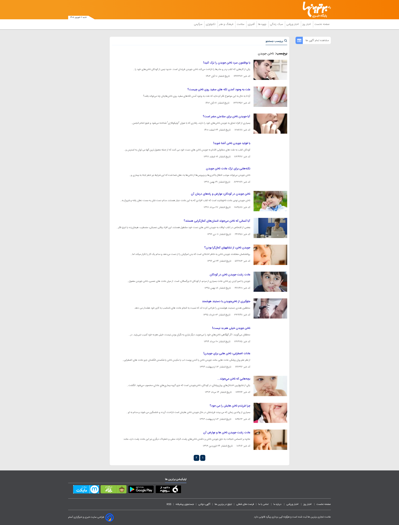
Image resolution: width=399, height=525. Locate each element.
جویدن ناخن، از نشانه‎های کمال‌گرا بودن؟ (227, 247)
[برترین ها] (315, 10)
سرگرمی (198, 24)
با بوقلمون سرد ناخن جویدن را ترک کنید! (226, 63)
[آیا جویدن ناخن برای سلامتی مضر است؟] (270, 124)
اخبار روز (307, 24)
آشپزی (251, 24)
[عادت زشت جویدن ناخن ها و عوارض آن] (270, 440)
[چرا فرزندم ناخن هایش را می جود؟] (270, 413)
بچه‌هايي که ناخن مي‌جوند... (233, 379)
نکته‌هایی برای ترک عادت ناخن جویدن (228, 168)
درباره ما (277, 504)
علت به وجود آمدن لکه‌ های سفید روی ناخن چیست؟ (218, 89)
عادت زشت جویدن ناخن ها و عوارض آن (226, 432)
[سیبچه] (168, 490)
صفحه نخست (322, 24)
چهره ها (262, 24)
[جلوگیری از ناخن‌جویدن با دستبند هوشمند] (270, 308)
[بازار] (114, 490)
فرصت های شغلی (245, 504)
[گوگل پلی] (141, 490)
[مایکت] (86, 490)
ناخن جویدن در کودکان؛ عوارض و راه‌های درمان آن (220, 194)
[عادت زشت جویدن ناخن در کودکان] (270, 282)
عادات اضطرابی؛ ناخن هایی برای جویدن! (226, 353)
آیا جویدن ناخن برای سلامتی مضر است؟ (226, 116)
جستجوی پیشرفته (185, 504)
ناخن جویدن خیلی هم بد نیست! (231, 328)
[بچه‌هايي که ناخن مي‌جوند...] (270, 386)
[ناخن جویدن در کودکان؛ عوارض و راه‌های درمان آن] (270, 201)
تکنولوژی (211, 24)
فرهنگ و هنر (226, 24)
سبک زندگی (277, 24)
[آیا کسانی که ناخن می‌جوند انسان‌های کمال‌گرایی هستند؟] (270, 228)
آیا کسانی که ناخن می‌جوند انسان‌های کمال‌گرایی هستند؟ (217, 221)
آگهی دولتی (204, 504)
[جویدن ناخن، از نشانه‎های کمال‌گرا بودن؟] (270, 255)
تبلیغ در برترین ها (223, 504)
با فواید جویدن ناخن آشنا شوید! (231, 143)
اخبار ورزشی (293, 24)
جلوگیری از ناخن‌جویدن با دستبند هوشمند (226, 301)
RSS (169, 504)
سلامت (241, 24)
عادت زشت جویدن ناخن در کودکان (230, 274)
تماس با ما (263, 504)
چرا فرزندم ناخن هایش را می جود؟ (230, 406)
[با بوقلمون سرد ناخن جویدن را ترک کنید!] (270, 70)
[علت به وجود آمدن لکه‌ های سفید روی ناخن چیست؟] (270, 97)
